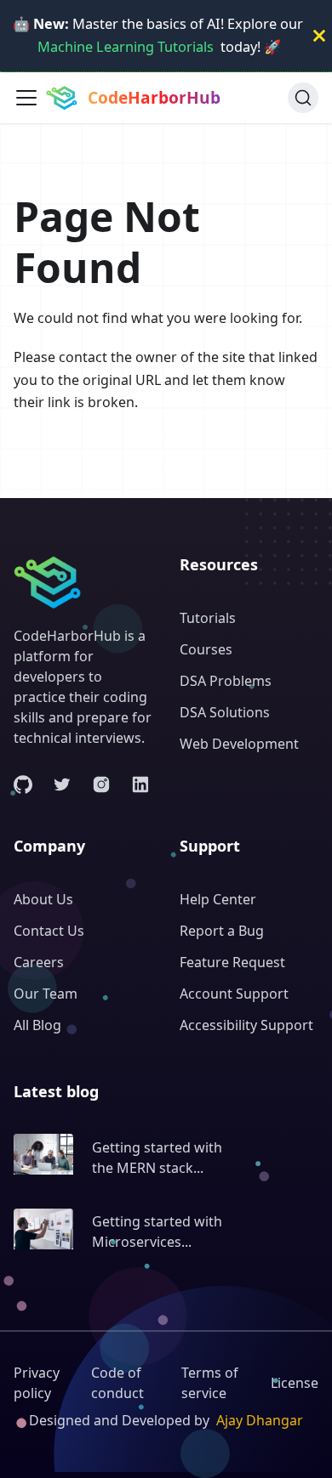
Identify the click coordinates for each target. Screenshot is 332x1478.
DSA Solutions (225, 712)
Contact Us (49, 930)
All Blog (37, 1025)
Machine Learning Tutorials (125, 46)
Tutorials (208, 618)
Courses (206, 649)
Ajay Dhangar (259, 1420)
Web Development (239, 743)
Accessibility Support (246, 1025)
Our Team (45, 993)
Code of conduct (117, 1382)
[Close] (319, 35)
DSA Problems (226, 680)
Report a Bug (222, 930)
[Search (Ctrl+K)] (303, 97)
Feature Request (232, 962)
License (294, 1382)
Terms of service (209, 1382)
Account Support (234, 993)
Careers (39, 962)
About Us (43, 899)
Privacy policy (37, 1382)
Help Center (218, 899)
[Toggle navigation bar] (26, 97)
